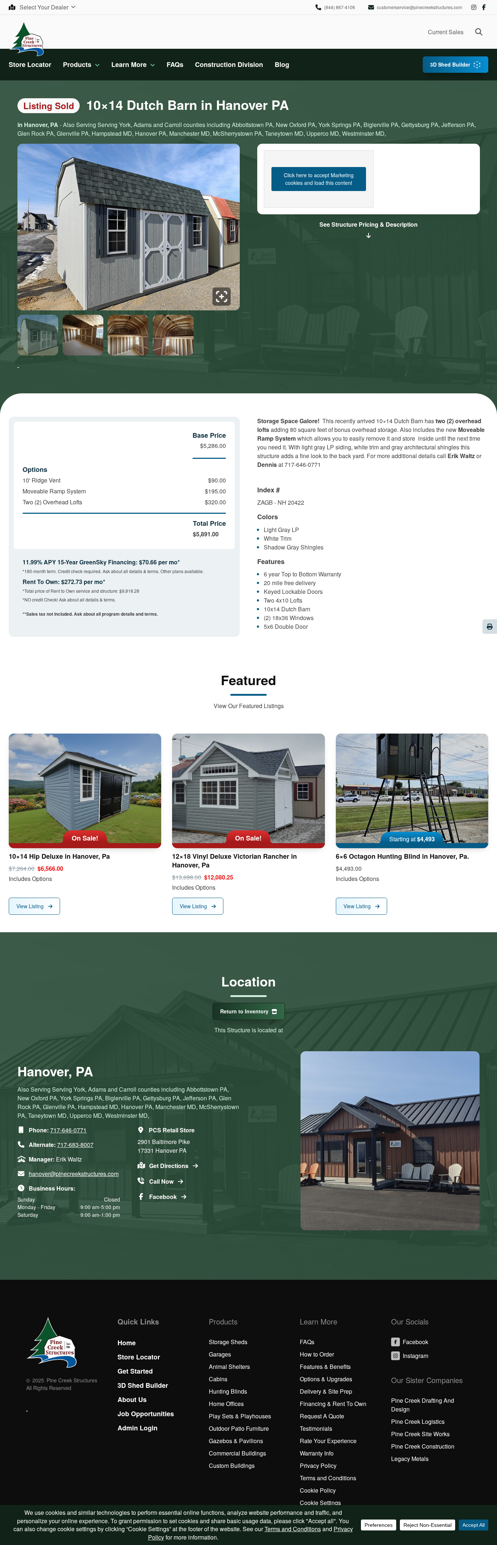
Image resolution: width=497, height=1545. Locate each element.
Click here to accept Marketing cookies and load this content (319, 178)
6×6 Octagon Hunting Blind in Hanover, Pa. (402, 856)
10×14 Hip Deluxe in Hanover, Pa (59, 856)
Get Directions (169, 1165)
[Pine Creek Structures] (26, 38)
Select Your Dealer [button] (45, 7)
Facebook (484, 7)
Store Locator (30, 64)
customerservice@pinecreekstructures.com (419, 7)
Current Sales (446, 32)
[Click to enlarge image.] (128, 229)
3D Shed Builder (450, 64)
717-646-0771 (68, 1130)
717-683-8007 (75, 1144)
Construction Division (229, 64)
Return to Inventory (244, 1011)
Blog (282, 64)
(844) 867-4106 (339, 7)
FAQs (175, 64)
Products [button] (77, 64)
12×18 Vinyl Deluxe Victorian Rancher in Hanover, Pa (234, 860)
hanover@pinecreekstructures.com (74, 1173)
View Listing (30, 906)
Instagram (473, 7)
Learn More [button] (129, 64)
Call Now (162, 1181)
